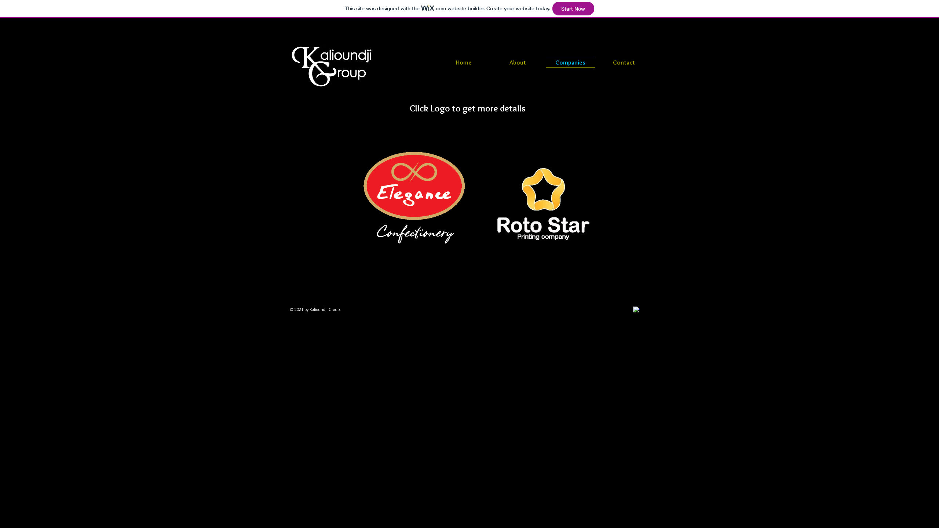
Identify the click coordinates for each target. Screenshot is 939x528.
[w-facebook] (636, 310)
